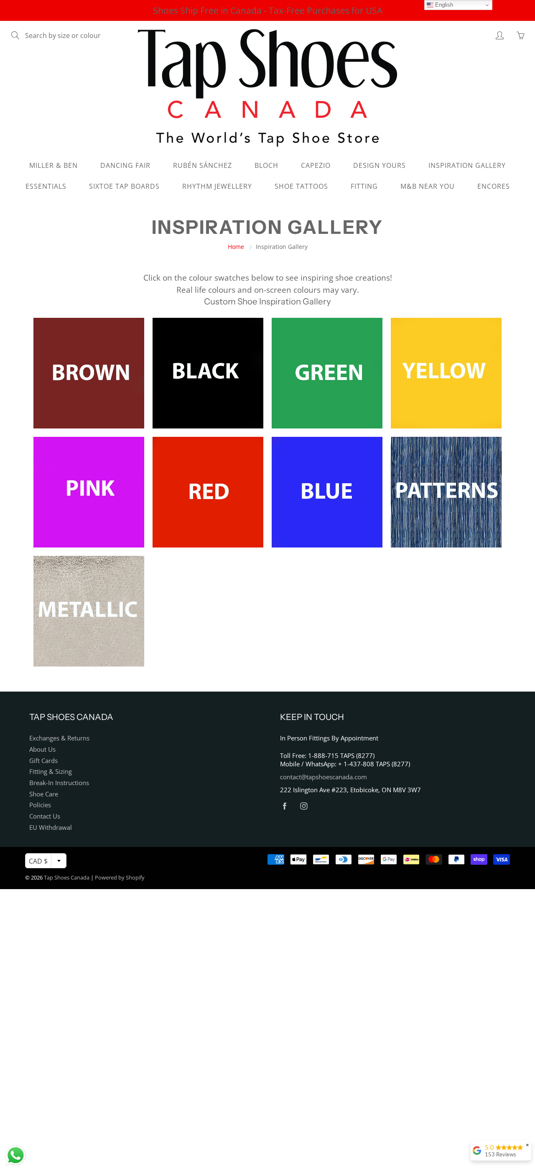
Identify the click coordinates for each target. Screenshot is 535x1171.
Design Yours (379, 165)
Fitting (364, 186)
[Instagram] (303, 805)
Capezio (316, 165)
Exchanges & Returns (59, 738)
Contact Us (44, 816)
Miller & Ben (53, 165)
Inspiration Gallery (467, 165)
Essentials (45, 186)
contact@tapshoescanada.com (323, 777)
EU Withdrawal (50, 827)
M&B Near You (427, 186)
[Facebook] (284, 805)
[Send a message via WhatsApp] (15, 1155)
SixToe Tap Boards (124, 186)
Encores (493, 186)
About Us (42, 749)
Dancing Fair (125, 165)
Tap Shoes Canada (66, 877)
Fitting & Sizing (50, 772)
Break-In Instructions (59, 783)
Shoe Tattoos (301, 186)
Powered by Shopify (120, 877)
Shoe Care (43, 794)
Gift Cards (43, 761)
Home (236, 247)
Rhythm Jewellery (217, 186)
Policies (40, 805)
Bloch (266, 165)
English (443, 5)
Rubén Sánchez (202, 165)
